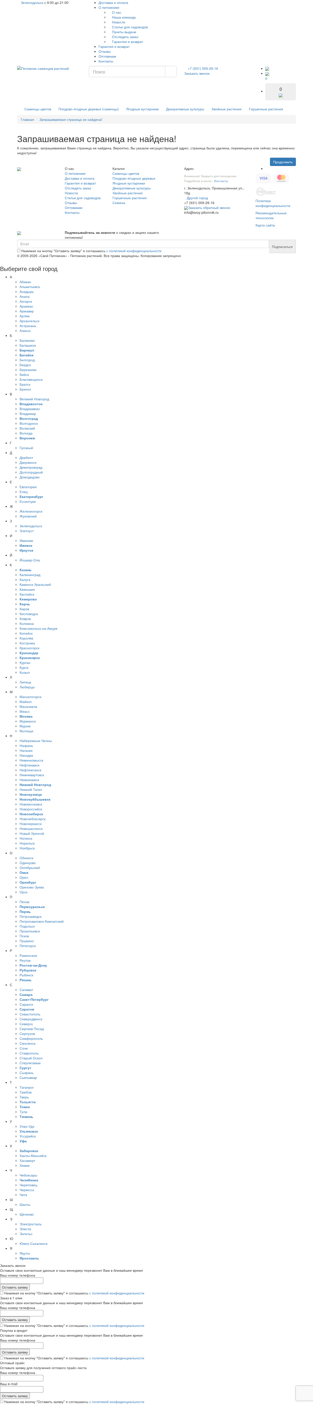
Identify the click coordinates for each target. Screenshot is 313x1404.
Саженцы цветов (37, 108)
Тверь (24, 1096)
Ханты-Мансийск (33, 1155)
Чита (23, 1194)
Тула (23, 1111)
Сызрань (27, 1072)
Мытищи (26, 730)
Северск (26, 1023)
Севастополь (30, 1014)
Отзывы (105, 51)
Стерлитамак (30, 1062)
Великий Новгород (34, 398)
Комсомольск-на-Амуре (38, 628)
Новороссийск (31, 808)
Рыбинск (26, 974)
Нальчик (26, 750)
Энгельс (26, 1233)
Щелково (27, 1214)
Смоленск (27, 1043)
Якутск (25, 1253)
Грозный (26, 447)
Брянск (25, 389)
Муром (25, 725)
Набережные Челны (36, 740)
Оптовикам (107, 56)
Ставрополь (29, 1053)
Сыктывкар (28, 1077)
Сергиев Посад (32, 1028)
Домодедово (30, 477)
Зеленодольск (31, 2)
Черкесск (27, 1189)
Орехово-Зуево (32, 887)
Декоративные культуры (185, 108)
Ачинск (25, 330)
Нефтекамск (29, 765)
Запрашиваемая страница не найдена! (70, 119)
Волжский (27, 428)
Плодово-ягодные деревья (133, 178)
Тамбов (26, 1092)
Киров (24, 608)
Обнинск (26, 857)
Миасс (25, 711)
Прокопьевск (30, 931)
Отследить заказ (124, 36)
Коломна (27, 623)
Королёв (26, 638)
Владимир (28, 413)
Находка (26, 755)
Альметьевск (30, 286)
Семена (118, 202)
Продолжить (283, 161)
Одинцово (28, 862)
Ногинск (26, 838)
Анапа (25, 296)
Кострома (27, 642)
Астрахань (28, 325)
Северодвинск (31, 1018)
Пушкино (27, 940)
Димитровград (31, 467)
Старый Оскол (31, 1057)
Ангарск (26, 301)
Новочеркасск (31, 823)
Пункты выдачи (123, 31)
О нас (116, 12)
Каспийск (27, 594)
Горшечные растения (266, 108)
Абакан (25, 281)
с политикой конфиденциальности (133, 250)
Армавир (27, 311)
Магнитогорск (30, 696)
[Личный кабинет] (267, 68)
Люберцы (27, 686)
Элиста (25, 1228)
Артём (25, 315)
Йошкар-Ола (30, 559)
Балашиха (28, 345)
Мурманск (28, 721)
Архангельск (29, 320)
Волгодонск (29, 423)
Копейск (26, 633)
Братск (25, 384)
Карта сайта (265, 225)
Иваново (26, 540)
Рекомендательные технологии (271, 215)
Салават (26, 989)
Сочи (24, 1048)
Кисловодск (29, 613)
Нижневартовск (32, 774)
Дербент (26, 457)
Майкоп (26, 701)
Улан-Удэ (27, 1126)
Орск (23, 891)
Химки (25, 1165)
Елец (24, 491)
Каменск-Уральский (35, 584)
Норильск (27, 843)
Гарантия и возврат (127, 41)
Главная (27, 119)
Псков (24, 935)
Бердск (25, 364)
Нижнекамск (29, 779)
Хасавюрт (27, 1160)
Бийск (24, 374)
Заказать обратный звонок (209, 207)
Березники (28, 369)
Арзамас (26, 306)
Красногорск (29, 647)
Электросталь (31, 1223)
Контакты (106, 61)
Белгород (27, 359)
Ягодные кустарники (142, 108)
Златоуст (27, 530)
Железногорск (31, 511)
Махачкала (28, 706)
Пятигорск (28, 945)
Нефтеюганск (30, 769)
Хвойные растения (227, 108)
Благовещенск (31, 379)
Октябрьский (30, 867)
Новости (118, 22)
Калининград (30, 574)
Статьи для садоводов (129, 26)
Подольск (27, 926)
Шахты (25, 1204)
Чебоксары (28, 1175)
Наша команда (123, 17)
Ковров (25, 618)
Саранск (26, 1004)
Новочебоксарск (32, 818)
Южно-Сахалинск (33, 1243)
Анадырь (27, 291)
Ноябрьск (27, 848)
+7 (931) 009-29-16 (203, 68)
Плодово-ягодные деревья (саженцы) (88, 108)
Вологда (26, 433)
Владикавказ (30, 408)
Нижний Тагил (31, 789)
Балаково (27, 340)
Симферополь (31, 1038)
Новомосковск (31, 804)
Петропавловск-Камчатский (42, 921)
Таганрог (27, 1087)
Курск (24, 667)
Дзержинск (28, 462)
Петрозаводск (31, 916)
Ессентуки (28, 501)
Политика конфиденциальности (273, 203)
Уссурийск (28, 1136)
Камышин (27, 589)
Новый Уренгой (32, 833)
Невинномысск (31, 760)
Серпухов (27, 1033)
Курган (25, 662)
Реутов (25, 960)
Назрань (26, 745)
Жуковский (28, 516)
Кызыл (25, 672)
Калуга (25, 579)
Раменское (28, 955)
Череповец (28, 1184)
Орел (24, 877)
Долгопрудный (31, 472)
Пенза (24, 901)
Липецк (25, 682)
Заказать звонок (197, 73)
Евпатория (28, 486)
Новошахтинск (31, 828)
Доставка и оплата (113, 2)
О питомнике (109, 7)
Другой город (197, 197)
